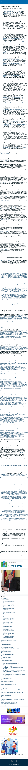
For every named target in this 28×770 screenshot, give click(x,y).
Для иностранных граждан (6, 704)
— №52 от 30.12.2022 (4, 208)
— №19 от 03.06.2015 (4, 219)
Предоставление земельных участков (9, 641)
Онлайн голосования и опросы (7, 700)
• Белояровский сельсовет (8, 622)
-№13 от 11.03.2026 (4, 172)
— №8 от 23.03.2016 (4, 153)
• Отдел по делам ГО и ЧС (8, 605)
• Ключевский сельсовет (8, 627)
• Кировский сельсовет (7, 626)
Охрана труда (4, 688)
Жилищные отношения (6, 695)
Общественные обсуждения (7, 681)
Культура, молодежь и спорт (7, 679)
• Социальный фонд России (9, 677)
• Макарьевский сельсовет (8, 619)
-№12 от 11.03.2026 (4, 182)
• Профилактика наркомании (9, 601)
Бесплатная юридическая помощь (8, 684)
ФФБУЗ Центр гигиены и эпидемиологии (11, 661)
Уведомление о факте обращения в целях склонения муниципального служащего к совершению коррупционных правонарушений (14, 519)
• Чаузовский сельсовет (8, 637)
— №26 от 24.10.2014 (4, 239)
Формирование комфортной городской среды (11, 693)
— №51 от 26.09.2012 (5, 260)
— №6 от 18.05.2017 (4, 211)
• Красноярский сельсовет (8, 629)
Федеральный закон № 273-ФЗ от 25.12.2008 (12, 11)
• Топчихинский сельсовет (8, 618)
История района (4, 598)
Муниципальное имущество (7, 647)
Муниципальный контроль (6, 687)
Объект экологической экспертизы (10, 682)
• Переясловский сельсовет (8, 632)
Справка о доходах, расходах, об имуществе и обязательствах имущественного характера (14, 485)
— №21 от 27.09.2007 (4, 160)
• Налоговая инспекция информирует (11, 663)
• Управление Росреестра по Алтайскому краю (13, 667)
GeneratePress (16, 764)
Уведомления (4, 698)
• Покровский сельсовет (8, 616)
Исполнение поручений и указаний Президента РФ (12, 692)
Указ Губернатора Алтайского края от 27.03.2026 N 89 (14, 147)
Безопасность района (5, 599)
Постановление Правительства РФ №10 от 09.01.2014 (14, 109)
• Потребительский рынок (8, 654)
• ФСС (4, 672)
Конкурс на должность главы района (9, 702)
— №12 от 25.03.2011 (4, 249)
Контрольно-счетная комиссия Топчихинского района (12, 699)
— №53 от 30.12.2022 (4, 200)
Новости (3, 615)
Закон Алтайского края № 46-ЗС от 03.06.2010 (13, 121)
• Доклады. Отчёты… (7, 657)
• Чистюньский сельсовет (8, 639)
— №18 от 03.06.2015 (4, 231)
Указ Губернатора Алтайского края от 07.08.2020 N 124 (14, 140)
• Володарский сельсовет (8, 623)
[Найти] (26, 2)
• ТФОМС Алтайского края (8, 668)
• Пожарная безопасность (8, 602)
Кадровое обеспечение (6, 644)
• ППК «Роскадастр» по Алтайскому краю (11, 671)
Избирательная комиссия (6, 643)
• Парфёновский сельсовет (8, 630)
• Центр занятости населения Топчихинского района (14, 670)
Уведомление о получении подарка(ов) (14, 479)
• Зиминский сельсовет (7, 625)
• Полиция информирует (8, 664)
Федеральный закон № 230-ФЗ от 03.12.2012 (12, 13)
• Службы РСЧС (6, 609)
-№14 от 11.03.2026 (4, 165)
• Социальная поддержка (6, 678)
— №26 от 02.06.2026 (4, 196)
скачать (24, 356)
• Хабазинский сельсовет (8, 620)
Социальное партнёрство (6, 658)
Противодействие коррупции (7, 655)
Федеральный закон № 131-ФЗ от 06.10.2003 (12, 27)
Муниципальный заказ (6, 651)
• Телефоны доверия (7, 613)
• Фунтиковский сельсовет (8, 636)
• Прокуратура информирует (9, 666)
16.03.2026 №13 (13, 207)
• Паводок (5, 606)
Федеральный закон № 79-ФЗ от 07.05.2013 (12, 17)
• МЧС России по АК (7, 611)
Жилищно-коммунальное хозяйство (8, 640)
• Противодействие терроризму (9, 604)
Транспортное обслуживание (7, 685)
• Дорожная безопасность (8, 608)
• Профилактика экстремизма (9, 612)
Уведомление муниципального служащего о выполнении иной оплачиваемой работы (14, 482)
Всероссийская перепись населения (9, 696)
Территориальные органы (6, 660)
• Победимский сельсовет (8, 633)
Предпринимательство (6, 652)
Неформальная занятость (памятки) (9, 703)
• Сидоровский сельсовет (8, 634)
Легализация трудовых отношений (8, 645)
